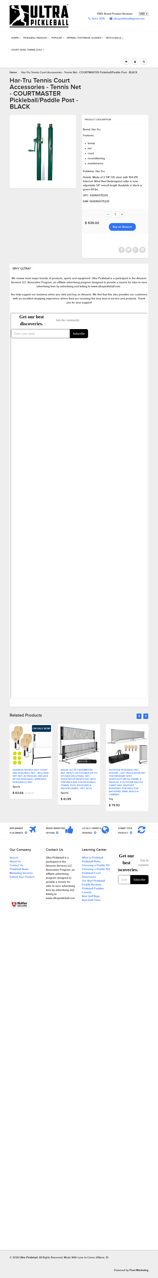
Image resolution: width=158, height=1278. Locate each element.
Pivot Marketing (138, 1270)
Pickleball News (19, 869)
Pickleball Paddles (35, 38)
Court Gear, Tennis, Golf (26, 50)
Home (13, 72)
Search (14, 857)
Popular (56, 38)
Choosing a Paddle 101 (95, 865)
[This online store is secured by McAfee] (19, 904)
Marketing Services (21, 873)
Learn (14, 38)
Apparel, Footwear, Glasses (84, 38)
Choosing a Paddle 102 (96, 869)
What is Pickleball (92, 857)
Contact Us (16, 865)
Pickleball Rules (91, 861)
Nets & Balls (113, 38)
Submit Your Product (22, 877)
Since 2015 (98, 18)
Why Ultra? (22, 268)
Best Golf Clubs (91, 900)
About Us (15, 861)
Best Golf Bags (91, 896)
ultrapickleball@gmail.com (129, 18)
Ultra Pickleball (29, 1257)
